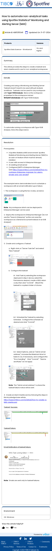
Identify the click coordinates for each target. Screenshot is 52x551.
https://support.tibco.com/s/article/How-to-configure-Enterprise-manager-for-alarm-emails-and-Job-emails (28, 172)
